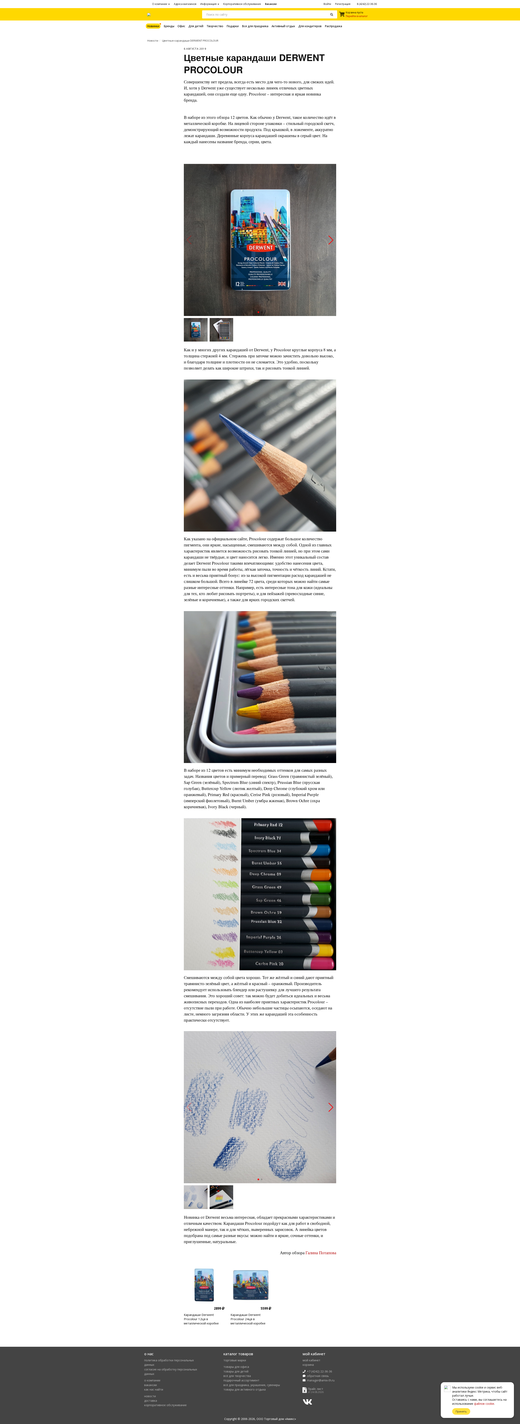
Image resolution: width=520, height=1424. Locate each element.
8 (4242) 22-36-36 (366, 4)
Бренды (169, 26)
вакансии (150, 1385)
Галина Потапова (321, 1252)
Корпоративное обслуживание (242, 4)
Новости (152, 40)
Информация (208, 4)
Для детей (195, 26)
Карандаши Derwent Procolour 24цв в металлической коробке (248, 1319)
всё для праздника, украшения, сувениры (251, 1385)
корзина (308, 1365)
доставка (150, 1401)
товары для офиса (236, 1367)
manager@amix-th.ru (321, 1380)
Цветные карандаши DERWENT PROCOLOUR (190, 40)
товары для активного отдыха (244, 1389)
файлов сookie (484, 1404)
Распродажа (333, 26)
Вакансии (271, 4)
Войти (327, 4)
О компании (160, 4)
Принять (461, 1411)
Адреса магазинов (185, 4)
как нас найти (153, 1389)
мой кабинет (311, 1360)
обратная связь (318, 1376)
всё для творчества (237, 1376)
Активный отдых (283, 26)
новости (150, 1396)
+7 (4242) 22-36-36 (319, 1371)
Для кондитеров (310, 26)
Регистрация (342, 4)
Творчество (215, 26)
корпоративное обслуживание (165, 1405)
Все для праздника (255, 26)
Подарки (232, 26)
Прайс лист (315, 1389)
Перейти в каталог (357, 16)
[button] (258, 312)
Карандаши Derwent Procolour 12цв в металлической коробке (201, 1319)
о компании (152, 1380)
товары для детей (235, 1371)
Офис (181, 26)
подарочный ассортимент (241, 1380)
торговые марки (234, 1360)
